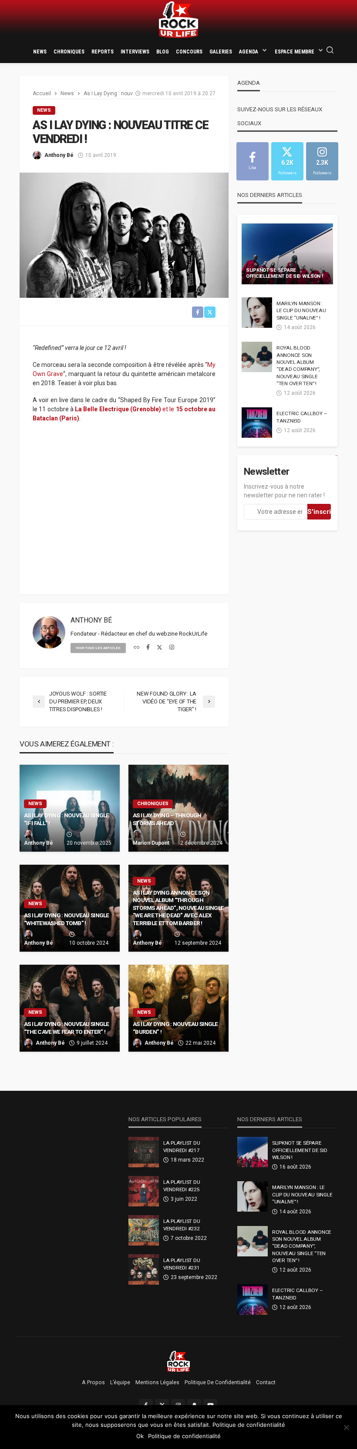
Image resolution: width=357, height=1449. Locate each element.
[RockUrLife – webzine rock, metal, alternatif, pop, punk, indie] (178, 1360)
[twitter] (159, 648)
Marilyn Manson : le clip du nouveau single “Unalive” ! (301, 310)
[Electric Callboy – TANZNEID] (257, 422)
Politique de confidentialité (218, 1382)
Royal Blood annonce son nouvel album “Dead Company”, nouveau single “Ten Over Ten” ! (298, 365)
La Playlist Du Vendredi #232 (181, 1224)
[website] (136, 648)
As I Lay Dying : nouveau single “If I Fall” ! (66, 819)
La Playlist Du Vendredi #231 (181, 1263)
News (40, 52)
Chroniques (69, 52)
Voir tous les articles (98, 648)
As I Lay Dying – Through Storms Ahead (167, 819)
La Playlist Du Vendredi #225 (181, 1185)
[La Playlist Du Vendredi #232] (143, 1230)
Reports (102, 52)
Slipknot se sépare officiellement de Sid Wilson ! (284, 273)
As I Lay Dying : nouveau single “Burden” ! (175, 1027)
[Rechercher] (330, 50)
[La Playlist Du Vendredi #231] (143, 1269)
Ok (140, 1435)
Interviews (135, 52)
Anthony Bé (59, 155)
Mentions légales (157, 1382)
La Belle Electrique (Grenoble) (118, 409)
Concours (189, 52)
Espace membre (294, 52)
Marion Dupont (151, 843)
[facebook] (148, 648)
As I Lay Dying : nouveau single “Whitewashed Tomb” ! (66, 919)
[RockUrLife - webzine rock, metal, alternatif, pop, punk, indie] (178, 19)
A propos (93, 1382)
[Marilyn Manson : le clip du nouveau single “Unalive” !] (257, 312)
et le (168, 409)
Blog (162, 52)
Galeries (220, 52)
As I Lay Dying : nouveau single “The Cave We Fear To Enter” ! (66, 1027)
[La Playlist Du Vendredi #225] (143, 1191)
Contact (266, 1382)
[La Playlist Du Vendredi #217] (143, 1152)
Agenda (248, 52)
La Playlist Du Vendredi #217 (181, 1146)
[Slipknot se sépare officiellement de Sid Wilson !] (287, 253)
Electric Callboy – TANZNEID (301, 416)
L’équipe (120, 1382)
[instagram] (172, 648)
